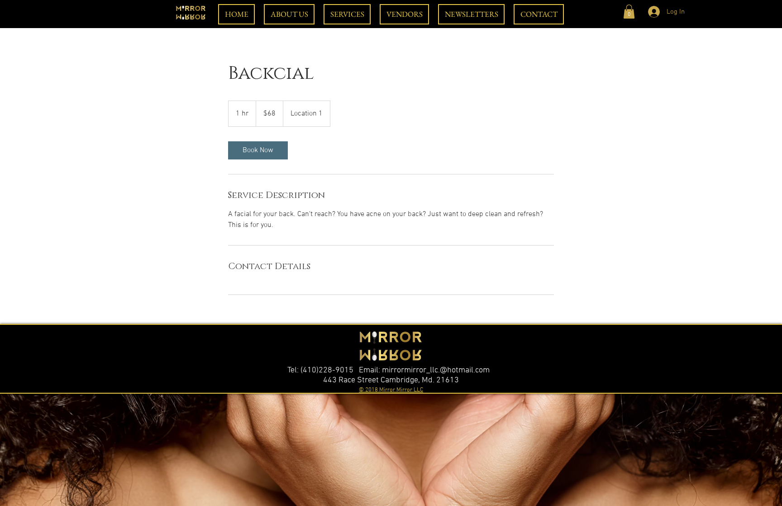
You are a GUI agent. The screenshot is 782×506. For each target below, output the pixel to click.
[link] (258, 150)
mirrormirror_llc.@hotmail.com (436, 370)
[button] (629, 12)
